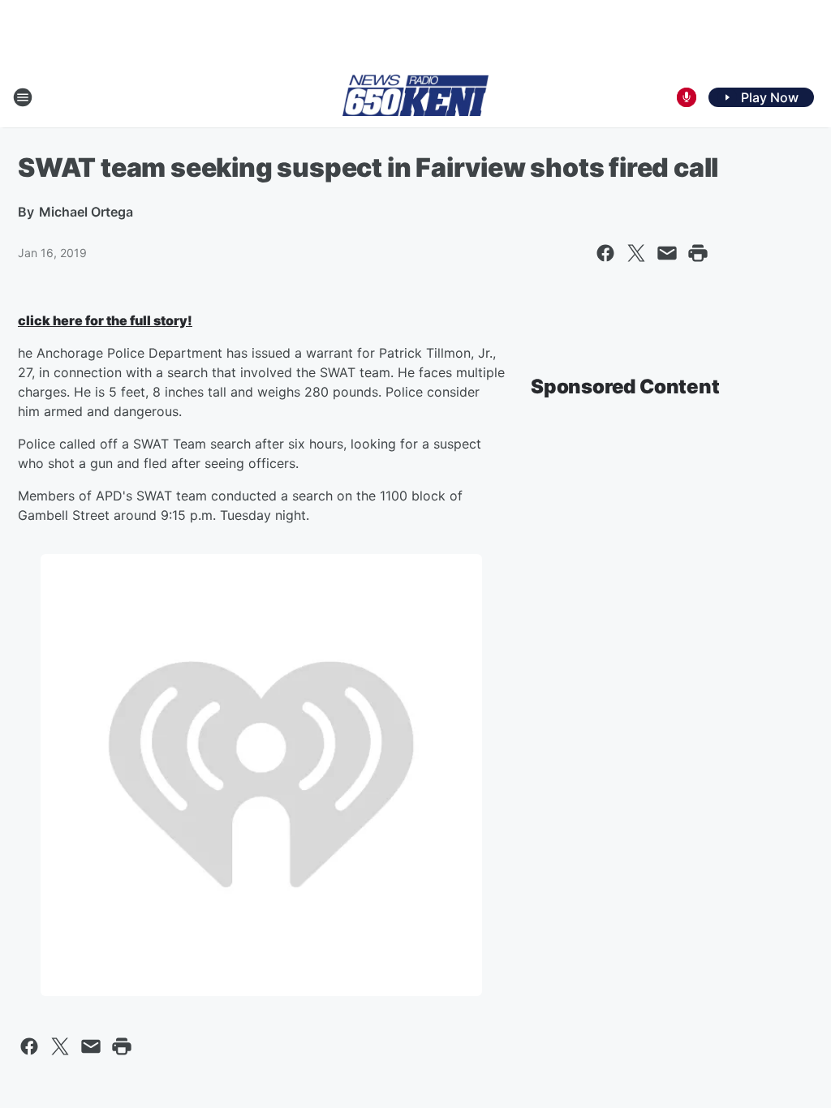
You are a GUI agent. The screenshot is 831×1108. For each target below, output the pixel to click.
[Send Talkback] (686, 97)
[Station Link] (415, 96)
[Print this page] (698, 253)
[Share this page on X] (636, 253)
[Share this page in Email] (667, 253)
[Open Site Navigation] (22, 97)
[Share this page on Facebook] (605, 253)
